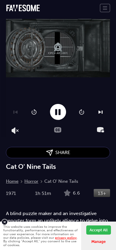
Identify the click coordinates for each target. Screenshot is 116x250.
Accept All (99, 230)
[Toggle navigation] (105, 8)
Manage (98, 241)
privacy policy (66, 237)
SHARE (61, 152)
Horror (31, 181)
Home (12, 181)
